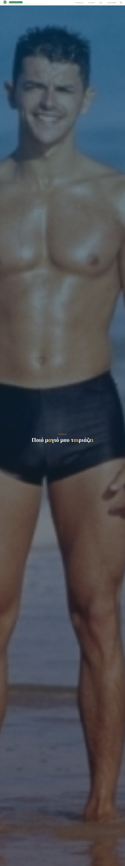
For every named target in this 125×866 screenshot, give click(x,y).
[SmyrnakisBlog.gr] (5, 2)
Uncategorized (62, 434)
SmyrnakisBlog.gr (15, 2)
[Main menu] (121, 2)
